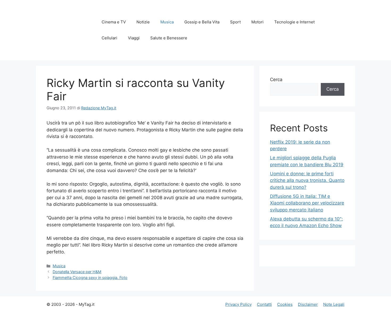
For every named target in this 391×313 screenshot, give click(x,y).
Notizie (143, 21)
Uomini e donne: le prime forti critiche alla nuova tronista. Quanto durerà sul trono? (307, 180)
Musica (167, 21)
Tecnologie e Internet (294, 21)
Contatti (264, 304)
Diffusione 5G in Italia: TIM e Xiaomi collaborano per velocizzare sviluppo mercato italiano (307, 203)
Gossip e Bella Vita (201, 21)
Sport (235, 21)
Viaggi (134, 37)
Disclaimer (308, 304)
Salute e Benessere (168, 37)
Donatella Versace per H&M (77, 271)
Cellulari (109, 37)
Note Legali (333, 304)
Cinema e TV (114, 21)
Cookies (285, 304)
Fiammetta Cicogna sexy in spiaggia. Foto (90, 277)
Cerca (276, 79)
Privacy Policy (238, 304)
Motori (257, 21)
